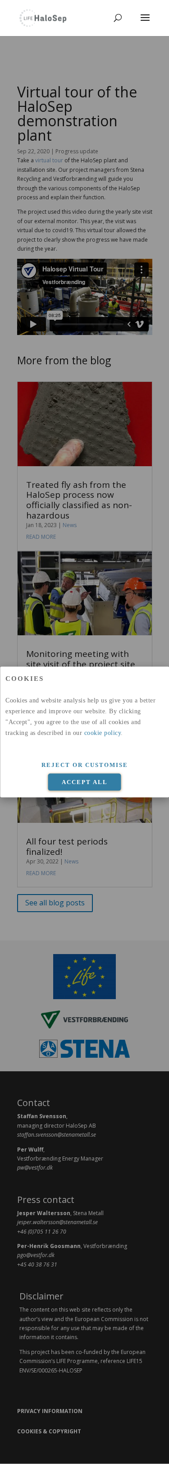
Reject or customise (84, 764)
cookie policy (102, 732)
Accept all (85, 782)
